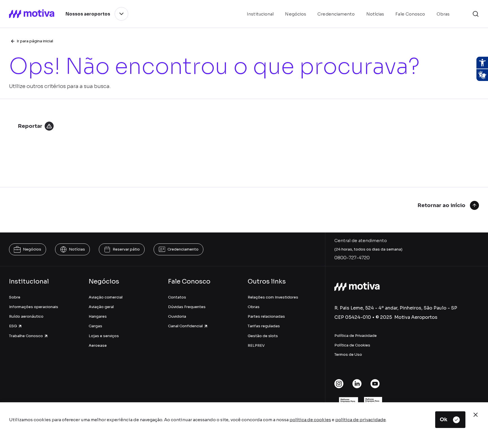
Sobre (14, 297)
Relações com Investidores (273, 297)
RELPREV (256, 345)
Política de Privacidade (355, 335)
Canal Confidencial (185, 326)
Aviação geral (101, 306)
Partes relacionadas (266, 316)
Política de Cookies (352, 345)
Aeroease (98, 345)
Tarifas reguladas (264, 326)
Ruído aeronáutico (26, 316)
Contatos (177, 297)
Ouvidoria (177, 316)
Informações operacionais (33, 306)
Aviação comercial (106, 297)
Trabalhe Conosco (26, 335)
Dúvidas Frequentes (187, 306)
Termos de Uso (348, 354)
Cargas (95, 326)
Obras (254, 306)
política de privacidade (360, 419)
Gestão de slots (263, 335)
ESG (13, 326)
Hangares (98, 316)
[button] (475, 13)
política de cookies (310, 419)
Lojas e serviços (104, 335)
